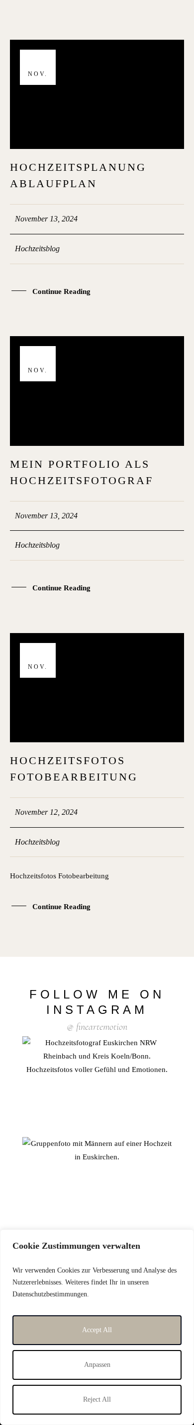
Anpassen (97, 1364)
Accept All (97, 1330)
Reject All (97, 1399)
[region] (97, 1327)
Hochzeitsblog (37, 248)
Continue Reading (61, 291)
